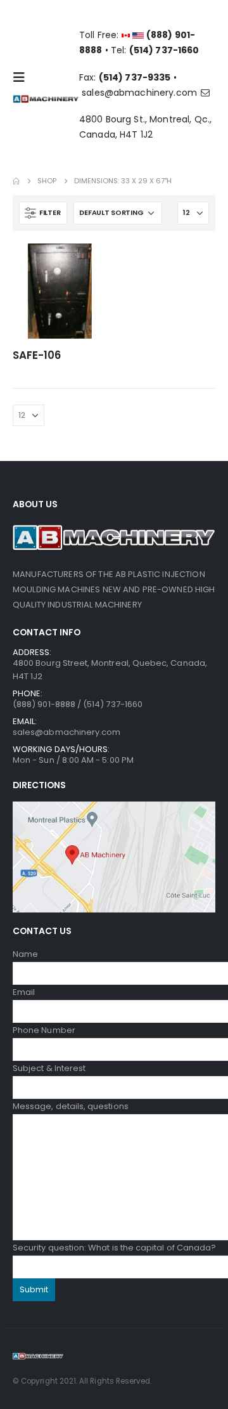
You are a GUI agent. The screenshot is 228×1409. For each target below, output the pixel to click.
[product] (60, 291)
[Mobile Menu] (23, 77)
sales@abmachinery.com (141, 92)
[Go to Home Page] (16, 181)
